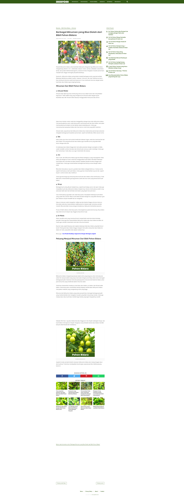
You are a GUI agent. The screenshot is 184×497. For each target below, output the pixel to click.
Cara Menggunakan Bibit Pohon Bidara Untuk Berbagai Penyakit (73, 408)
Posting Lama (100, 483)
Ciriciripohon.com (95, 494)
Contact (102, 491)
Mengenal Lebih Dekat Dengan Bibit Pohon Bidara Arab (61, 408)
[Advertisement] (92, 15)
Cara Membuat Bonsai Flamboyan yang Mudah (117, 58)
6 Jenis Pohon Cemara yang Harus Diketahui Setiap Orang (117, 67)
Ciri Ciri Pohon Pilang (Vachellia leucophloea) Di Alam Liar (117, 38)
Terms (81, 491)
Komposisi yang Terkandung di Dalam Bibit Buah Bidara (73, 392)
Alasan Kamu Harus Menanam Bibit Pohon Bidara (86, 408)
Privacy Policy (88, 491)
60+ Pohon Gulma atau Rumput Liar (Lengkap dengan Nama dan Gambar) (118, 33)
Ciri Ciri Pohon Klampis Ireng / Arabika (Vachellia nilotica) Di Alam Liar (118, 47)
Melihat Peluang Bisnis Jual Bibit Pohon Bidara (98, 407)
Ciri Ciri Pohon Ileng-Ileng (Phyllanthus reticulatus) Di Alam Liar (117, 53)
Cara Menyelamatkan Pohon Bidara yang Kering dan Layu (118, 75)
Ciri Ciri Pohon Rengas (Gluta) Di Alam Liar (117, 42)
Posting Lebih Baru (61, 483)
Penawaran (118, 1)
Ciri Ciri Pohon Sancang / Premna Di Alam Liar (117, 71)
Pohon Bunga (84, 1)
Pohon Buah (75, 1)
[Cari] (127, 1)
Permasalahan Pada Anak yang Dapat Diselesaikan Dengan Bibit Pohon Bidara (86, 393)
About (96, 491)
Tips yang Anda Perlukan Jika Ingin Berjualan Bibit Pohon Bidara (61, 393)
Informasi (109, 1)
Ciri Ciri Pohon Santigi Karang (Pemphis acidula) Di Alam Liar (116, 62)
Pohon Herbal (93, 1)
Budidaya (102, 1)
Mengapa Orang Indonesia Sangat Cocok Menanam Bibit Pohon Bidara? (98, 393)
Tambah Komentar (77, 38)
